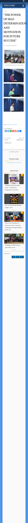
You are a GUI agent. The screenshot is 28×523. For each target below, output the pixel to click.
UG (13, 257)
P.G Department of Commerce (14, 162)
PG (17, 257)
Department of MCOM (11, 124)
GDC (6, 10)
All (22, 257)
